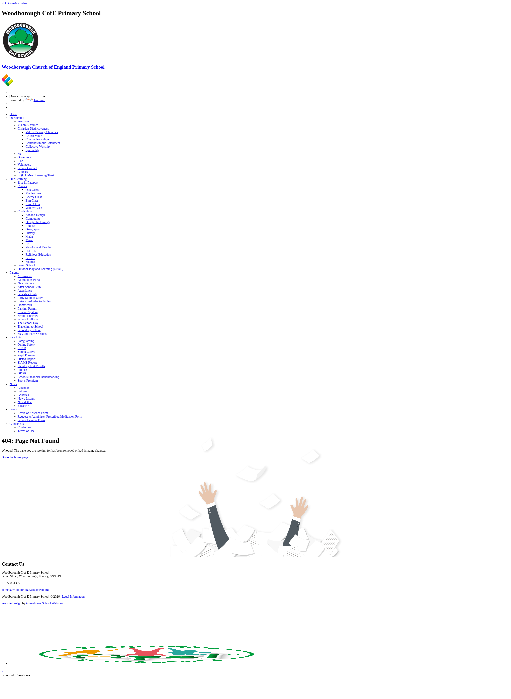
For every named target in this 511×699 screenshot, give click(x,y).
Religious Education (38, 254)
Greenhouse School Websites (44, 603)
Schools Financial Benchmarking (38, 377)
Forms (14, 409)
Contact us (24, 427)
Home (13, 114)
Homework (25, 305)
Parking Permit (27, 308)
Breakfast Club (27, 294)
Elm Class (32, 200)
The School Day (28, 323)
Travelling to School (30, 326)
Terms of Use (26, 431)
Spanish (31, 261)
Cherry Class (34, 197)
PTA (21, 161)
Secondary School (29, 330)
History (30, 233)
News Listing (26, 398)
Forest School (26, 265)
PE (27, 243)
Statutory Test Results (31, 366)
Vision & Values (28, 125)
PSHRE (31, 251)
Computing (33, 218)
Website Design (11, 603)
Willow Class (34, 207)
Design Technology (38, 222)
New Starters (26, 283)
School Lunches (28, 315)
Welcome (23, 121)
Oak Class (32, 189)
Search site (8, 675)
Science (30, 258)
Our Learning (18, 179)
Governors (24, 157)
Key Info (15, 337)
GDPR (22, 373)
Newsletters (25, 402)
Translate (39, 100)
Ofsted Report (26, 359)
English (30, 225)
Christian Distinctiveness (33, 128)
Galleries (23, 395)
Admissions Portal (29, 279)
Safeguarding (26, 341)
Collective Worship (38, 146)
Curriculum (25, 211)
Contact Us (17, 423)
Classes (22, 186)
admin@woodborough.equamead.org (25, 589)
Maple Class (33, 193)
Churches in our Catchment (43, 143)
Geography (33, 229)
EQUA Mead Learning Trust (36, 175)
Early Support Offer (30, 297)
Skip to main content (15, 3)
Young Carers (26, 351)
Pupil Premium (27, 355)
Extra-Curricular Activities (34, 301)
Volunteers (24, 164)
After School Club (29, 287)
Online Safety (26, 344)
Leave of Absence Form (33, 413)
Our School (17, 117)
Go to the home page (15, 457)
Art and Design (35, 215)
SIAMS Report (27, 362)
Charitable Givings (37, 139)
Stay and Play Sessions (32, 333)
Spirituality (32, 150)
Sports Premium (28, 380)
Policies (22, 369)
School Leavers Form (31, 420)
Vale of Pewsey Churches (42, 132)
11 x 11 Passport (28, 182)
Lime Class (33, 204)
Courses (23, 171)
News (13, 384)
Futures (22, 391)
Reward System (28, 312)
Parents (14, 272)
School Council (27, 168)
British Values (34, 135)
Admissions (25, 276)
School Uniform (28, 319)
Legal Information (73, 596)
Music (29, 240)
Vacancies (24, 405)
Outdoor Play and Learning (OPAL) (40, 269)
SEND (22, 348)
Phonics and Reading (39, 247)
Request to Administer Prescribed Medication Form (50, 416)
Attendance (25, 290)
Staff (21, 153)
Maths (29, 236)
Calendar (23, 387)
